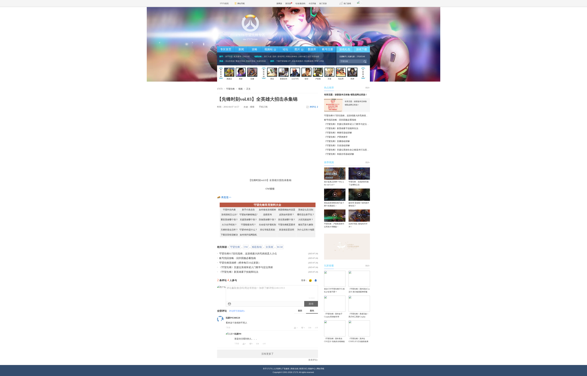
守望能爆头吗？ (248, 225)
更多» (367, 88)
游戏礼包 (344, 49)
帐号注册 (327, 49)
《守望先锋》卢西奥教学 (336, 137)
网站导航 (241, 3)
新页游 (288, 3)
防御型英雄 (250, 61)
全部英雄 (363, 73)
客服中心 (312, 369)
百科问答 (246, 56)
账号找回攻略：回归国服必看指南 (237, 258)
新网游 (279, 3)
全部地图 (315, 56)
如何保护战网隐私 (248, 235)
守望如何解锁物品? (248, 214)
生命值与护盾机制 (267, 225)
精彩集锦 (257, 247)
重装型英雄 (240, 61)
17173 (219, 89)
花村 (274, 56)
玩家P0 (237, 334)
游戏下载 (361, 49)
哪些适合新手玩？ (305, 214)
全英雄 (269, 247)
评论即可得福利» (237, 311)
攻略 (254, 49)
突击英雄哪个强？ (286, 219)
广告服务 (285, 369)
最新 (300, 311)
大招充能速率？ (305, 219)
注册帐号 (343, 56)
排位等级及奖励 (267, 230)
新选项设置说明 (286, 230)
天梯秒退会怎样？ (229, 230)
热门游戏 (347, 3)
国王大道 (267, 56)
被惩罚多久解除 (305, 225)
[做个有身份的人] (310, 280)
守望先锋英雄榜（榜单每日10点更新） (240, 262)
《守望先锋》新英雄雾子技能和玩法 (238, 272)
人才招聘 (277, 369)
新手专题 (229, 56)
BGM (280, 247)
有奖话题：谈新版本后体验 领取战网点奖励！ (345, 95)
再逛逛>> (226, 197)
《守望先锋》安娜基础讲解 (337, 141)
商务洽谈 (294, 369)
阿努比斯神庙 (291, 56)
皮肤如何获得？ (286, 214)
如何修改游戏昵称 (267, 210)
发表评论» (313, 360)
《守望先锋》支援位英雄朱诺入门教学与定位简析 (246, 267)
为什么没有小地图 (305, 230)
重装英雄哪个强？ (229, 219)
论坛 (285, 49)
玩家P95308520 (233, 318)
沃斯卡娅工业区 (304, 56)
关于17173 (267, 369)
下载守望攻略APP (283, 61)
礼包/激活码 (300, 3)
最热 (312, 311)
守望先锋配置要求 (286, 225)
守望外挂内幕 (229, 210)
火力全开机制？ (229, 225)
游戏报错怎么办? (229, 214)
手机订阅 (263, 107)
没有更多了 (267, 353)
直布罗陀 (281, 56)
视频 (240, 89)
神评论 (314, 107)
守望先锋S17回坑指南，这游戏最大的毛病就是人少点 (248, 253)
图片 (299, 49)
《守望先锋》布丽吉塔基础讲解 (339, 154)
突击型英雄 (229, 61)
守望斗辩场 (319, 61)
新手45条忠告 (248, 210)
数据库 (312, 49)
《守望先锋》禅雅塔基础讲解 (338, 133)
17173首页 (224, 3)
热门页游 (323, 3)
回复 (309, 327)
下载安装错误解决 (229, 235)
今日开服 (312, 3)
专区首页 (225, 49)
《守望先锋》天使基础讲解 (337, 145)
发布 (311, 304)
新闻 (241, 49)
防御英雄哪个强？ (267, 219)
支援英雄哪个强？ (248, 219)
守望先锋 (230, 89)
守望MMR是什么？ (248, 230)
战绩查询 (267, 214)
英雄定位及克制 (305, 210)
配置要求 (237, 56)
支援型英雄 (261, 61)
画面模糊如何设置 (286, 210)
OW (246, 247)
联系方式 (303, 369)
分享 (316, 327)
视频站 (270, 49)
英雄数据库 (308, 61)
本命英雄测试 (297, 61)
